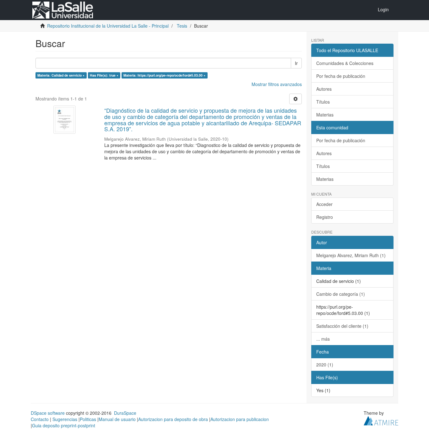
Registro (324, 217)
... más (323, 339)
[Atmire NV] (381, 420)
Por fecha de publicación (340, 76)
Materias (325, 114)
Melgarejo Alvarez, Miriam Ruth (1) (351, 255)
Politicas (88, 419)
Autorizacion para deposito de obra (173, 419)
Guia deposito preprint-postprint (63, 425)
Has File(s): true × (104, 75)
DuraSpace (125, 413)
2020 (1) (324, 364)
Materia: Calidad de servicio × (60, 75)
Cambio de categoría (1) (340, 294)
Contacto (40, 419)
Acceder (324, 204)
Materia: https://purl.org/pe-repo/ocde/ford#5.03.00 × (164, 75)
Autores (324, 89)
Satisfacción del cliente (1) (342, 326)
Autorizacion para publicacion (239, 419)
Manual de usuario (117, 419)
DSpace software (48, 413)
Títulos (323, 102)
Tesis (182, 26)
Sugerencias (64, 419)
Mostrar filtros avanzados (277, 84)
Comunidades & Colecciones (344, 63)
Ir (296, 63)
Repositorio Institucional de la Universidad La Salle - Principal (108, 26)
